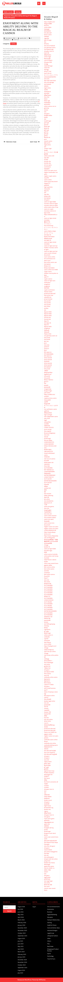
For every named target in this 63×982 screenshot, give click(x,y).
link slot (46, 855)
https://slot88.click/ (49, 394)
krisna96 (46, 460)
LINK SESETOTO (48, 451)
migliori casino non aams (51, 526)
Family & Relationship (53, 920)
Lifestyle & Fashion (52, 936)
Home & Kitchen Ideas (53, 928)
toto (45, 112)
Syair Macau (47, 642)
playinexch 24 (48, 503)
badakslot (47, 798)
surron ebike (47, 644)
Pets (48, 944)
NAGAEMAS (47, 31)
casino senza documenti (51, 181)
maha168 (46, 67)
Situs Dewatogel (48, 662)
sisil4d (46, 89)
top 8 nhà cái (47, 73)
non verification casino (50, 409)
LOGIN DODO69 (48, 600)
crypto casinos (48, 279)
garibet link (47, 666)
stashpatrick (47, 91)
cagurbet (46, 38)
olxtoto (46, 110)
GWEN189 (47, 425)
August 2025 (21, 938)
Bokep (46, 627)
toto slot (46, 703)
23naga (46, 545)
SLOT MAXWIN (48, 468)
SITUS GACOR (48, 358)
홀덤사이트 (47, 222)
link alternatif (48, 33)
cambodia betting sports (51, 745)
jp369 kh (46, 128)
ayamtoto (46, 820)
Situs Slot (46, 97)
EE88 (45, 552)
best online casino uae (50, 262)
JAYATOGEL (47, 879)
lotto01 (46, 872)
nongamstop (47, 389)
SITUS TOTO (47, 721)
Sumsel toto (47, 317)
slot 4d (46, 706)
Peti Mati (46, 853)
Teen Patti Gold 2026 (50, 80)
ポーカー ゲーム (48, 233)
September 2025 (22, 936)
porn (45, 139)
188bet (46, 370)
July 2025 (20, 941)
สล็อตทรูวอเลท (48, 238)
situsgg (46, 64)
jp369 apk (47, 126)
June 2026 (20, 912)
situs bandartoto (48, 501)
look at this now (48, 295)
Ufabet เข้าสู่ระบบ (49, 649)
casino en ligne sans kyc (51, 246)
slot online (47, 664)
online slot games (49, 506)
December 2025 (22, 928)
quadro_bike (23, 38)
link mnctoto (47, 493)
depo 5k (46, 191)
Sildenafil (46, 330)
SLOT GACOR (48, 479)
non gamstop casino (49, 47)
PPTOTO (46, 25)
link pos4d (47, 337)
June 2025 (20, 944)
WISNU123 (47, 596)
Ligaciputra (47, 629)
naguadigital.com (49, 822)
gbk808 (46, 769)
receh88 (46, 424)
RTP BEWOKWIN (48, 354)
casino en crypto (48, 209)
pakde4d (46, 185)
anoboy (46, 308)
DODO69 (46, 361)
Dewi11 (46, 578)
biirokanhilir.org (48, 807)
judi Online (47, 392)
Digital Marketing (52, 914)
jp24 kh (46, 124)
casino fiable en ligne (50, 231)
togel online (47, 88)
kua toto (46, 717)
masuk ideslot (48, 850)
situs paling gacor (49, 857)
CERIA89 (46, 36)
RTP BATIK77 (47, 367)
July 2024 (20, 973)
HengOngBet (47, 510)
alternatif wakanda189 (50, 840)
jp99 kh (46, 132)
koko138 (46, 53)
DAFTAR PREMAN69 (49, 475)
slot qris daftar (48, 440)
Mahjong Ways (48, 372)
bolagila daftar (48, 115)
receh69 (46, 396)
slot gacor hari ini (49, 51)
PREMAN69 (47, 473)
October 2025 (22, 933)
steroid (46, 437)
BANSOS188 (47, 583)
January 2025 (21, 957)
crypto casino (48, 271)
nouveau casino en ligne (51, 203)
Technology (50, 956)
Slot (45, 42)
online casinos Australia (50, 554)
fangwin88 (47, 403)
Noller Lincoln (8, 12)
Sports (49, 953)
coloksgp (46, 659)
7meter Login (48, 148)
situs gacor (47, 817)
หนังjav (46, 486)
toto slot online (48, 719)
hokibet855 (47, 102)
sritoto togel (47, 56)
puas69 (46, 385)
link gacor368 (48, 62)
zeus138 (46, 675)
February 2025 (22, 954)
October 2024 (22, 965)
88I (45, 492)
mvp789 (46, 178)
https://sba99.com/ (49, 22)
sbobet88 (46, 804)
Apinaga (46, 69)
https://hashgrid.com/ (50, 646)
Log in (34, 906)
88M (45, 490)
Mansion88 (47, 58)
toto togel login (48, 881)
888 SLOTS (47, 143)
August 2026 (21, 906)
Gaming (18, 12)
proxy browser (48, 299)
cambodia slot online (50, 743)
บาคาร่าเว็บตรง (48, 60)
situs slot (46, 508)
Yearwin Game (48, 291)
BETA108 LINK (48, 884)
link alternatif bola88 (50, 750)
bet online (47, 499)
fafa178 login (48, 40)
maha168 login (48, 66)
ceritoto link (47, 488)
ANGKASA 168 (48, 616)
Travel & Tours (51, 959)
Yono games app (48, 49)
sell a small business (50, 688)
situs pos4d (47, 301)
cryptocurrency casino (50, 398)
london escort (48, 800)
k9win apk (47, 101)
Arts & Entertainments (53, 906)
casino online (48, 179)
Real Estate (50, 946)
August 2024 (21, 970)
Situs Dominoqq (48, 225)
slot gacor (47, 113)
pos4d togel (47, 438)
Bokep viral (47, 266)
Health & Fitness (51, 925)
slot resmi (47, 886)
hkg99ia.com (47, 374)
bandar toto (47, 809)
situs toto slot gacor (49, 846)
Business (49, 912)
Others (49, 941)
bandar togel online (49, 701)
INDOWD (46, 288)
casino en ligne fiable (50, 202)
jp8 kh (46, 135)
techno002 (47, 104)
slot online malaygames (50, 851)
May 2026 (20, 914)
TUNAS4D (47, 457)
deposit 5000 (48, 312)
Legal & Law (50, 933)
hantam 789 (47, 712)
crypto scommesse (49, 290)
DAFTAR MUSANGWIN (50, 481)
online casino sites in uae (51, 207)
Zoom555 (47, 576)
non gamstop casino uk (50, 335)
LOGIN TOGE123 (49, 477)
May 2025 (20, 946)
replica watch (48, 761)
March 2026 (21, 920)
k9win (45, 99)
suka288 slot (47, 297)
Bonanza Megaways (49, 433)
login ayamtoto (48, 187)
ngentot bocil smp (49, 771)
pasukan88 (47, 387)
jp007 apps (47, 763)
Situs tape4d (47, 431)
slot (45, 119)
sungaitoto (47, 284)
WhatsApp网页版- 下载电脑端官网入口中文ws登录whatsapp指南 (51, 541)
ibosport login (48, 391)
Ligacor (46, 811)
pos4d (46, 829)
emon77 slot (47, 71)
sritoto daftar (47, 27)
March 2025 (21, 951)
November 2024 (22, 962)
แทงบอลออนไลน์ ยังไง (50, 77)
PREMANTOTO (48, 747)
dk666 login (47, 633)
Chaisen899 (47, 400)
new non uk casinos (49, 459)
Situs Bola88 (47, 699)
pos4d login (47, 831)
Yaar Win (46, 157)
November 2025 (22, 930)
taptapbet (46, 168)
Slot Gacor (47, 778)
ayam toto (47, 824)
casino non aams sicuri (50, 170)
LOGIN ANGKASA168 (50, 530)
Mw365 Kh (47, 137)
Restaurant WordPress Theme (27, 980)
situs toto (46, 78)
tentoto (46, 622)
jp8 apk (46, 134)
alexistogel (47, 864)
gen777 (46, 381)
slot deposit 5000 (49, 672)
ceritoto (46, 708)
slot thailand (47, 84)
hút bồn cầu (47, 161)
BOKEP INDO (47, 449)
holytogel (46, 29)
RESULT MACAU (48, 380)
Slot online (47, 582)
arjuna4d (46, 93)
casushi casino (48, 141)
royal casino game (49, 818)
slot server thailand (49, 45)
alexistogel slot (48, 774)
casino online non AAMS (51, 269)
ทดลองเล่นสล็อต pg (49, 725)
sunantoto (47, 572)
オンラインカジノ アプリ (51, 75)
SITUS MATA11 (48, 660)
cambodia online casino (50, 677)
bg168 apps (47, 765)
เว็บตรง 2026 (47, 334)
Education (50, 917)
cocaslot (46, 785)
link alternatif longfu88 (50, 754)
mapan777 (47, 183)
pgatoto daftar (48, 565)
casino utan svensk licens (51, 563)
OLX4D (46, 159)
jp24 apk (46, 123)
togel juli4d (47, 877)
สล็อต (45, 716)
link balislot (47, 198)
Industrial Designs (52, 930)
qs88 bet (46, 411)
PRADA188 (47, 618)
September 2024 (22, 967)
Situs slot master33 (49, 752)
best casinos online (49, 567)
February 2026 (22, 922)
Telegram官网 (48, 23)
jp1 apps (46, 631)
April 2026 (21, 917)
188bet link (47, 668)
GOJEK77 (46, 776)
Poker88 (46, 484)
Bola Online (47, 683)
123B (45, 504)
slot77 (46, 690)
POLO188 (47, 466)
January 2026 (21, 925)
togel (45, 420)
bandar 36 (47, 547)
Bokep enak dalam (49, 236)
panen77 (46, 347)
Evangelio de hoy (49, 828)
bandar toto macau (49, 862)
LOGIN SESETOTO (49, 442)
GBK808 (46, 826)
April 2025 (21, 949)
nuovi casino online (49, 257)
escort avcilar (48, 429)
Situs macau (47, 673)
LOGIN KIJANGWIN (49, 471)
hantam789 (47, 714)
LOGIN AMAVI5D (49, 444)
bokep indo (47, 196)
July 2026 (20, 909)
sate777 (46, 277)
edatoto (46, 86)
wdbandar (47, 794)
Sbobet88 (46, 521)
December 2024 (22, 959)
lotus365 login (48, 550)
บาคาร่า (46, 723)
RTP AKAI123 (47, 352)
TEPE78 (46, 749)
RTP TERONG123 (49, 470)
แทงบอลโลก (47, 422)
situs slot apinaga (49, 82)
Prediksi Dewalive (49, 772)
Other (49, 938)
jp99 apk (46, 130)
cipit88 (46, 402)
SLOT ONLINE (48, 602)
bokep (46, 117)
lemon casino (48, 34)
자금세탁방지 (47, 512)
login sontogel (48, 414)
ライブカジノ (47, 224)
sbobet (46, 727)
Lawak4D (46, 710)
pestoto (46, 738)
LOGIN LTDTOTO (49, 427)
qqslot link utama (49, 866)
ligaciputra (47, 679)
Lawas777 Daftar (49, 684)
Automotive (50, 909)
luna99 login (47, 121)
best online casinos (49, 574)
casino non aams (49, 519)
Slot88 (46, 150)
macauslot (47, 189)
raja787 (46, 638)
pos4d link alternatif (49, 293)
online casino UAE (49, 156)
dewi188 (46, 497)
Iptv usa (46, 341)
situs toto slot (48, 514)
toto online (47, 306)
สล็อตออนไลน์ (48, 413)
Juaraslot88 (47, 620)
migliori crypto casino (50, 176)
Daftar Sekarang (48, 495)
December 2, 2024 (10, 38)
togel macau (47, 805)
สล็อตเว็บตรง (47, 55)
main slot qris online (50, 651)
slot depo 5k (47, 235)
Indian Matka (47, 796)
